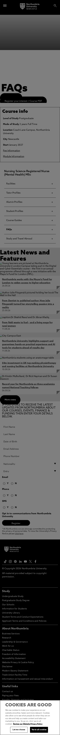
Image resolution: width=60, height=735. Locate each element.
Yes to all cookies (39, 730)
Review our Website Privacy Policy (27, 724)
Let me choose (19, 730)
